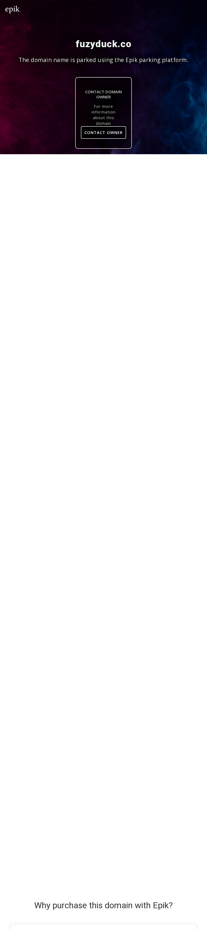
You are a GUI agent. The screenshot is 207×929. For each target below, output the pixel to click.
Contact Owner (103, 132)
